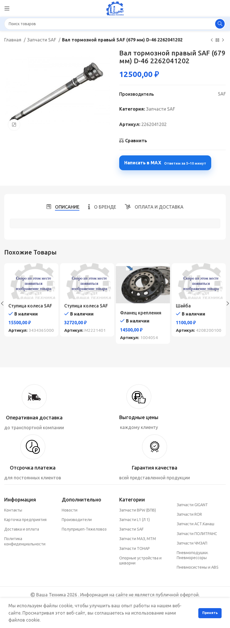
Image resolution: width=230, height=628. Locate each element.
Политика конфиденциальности (24, 541)
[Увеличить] (14, 124)
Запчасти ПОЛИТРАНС (197, 533)
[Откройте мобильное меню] (7, 8)
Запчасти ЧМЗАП (192, 543)
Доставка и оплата (21, 529)
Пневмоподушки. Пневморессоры (192, 555)
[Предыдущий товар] (212, 40)
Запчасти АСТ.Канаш (195, 524)
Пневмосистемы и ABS (198, 567)
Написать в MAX (165, 162)
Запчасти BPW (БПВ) (137, 510)
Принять (210, 613)
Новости (69, 510)
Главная (13, 39)
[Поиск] (220, 24)
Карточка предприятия (25, 519)
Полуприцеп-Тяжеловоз (84, 529)
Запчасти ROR (189, 514)
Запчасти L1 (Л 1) (134, 519)
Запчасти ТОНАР (134, 548)
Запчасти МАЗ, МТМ (137, 538)
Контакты (13, 510)
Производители (77, 519)
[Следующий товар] (223, 40)
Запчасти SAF (42, 39)
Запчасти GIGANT (192, 505)
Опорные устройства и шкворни (140, 560)
